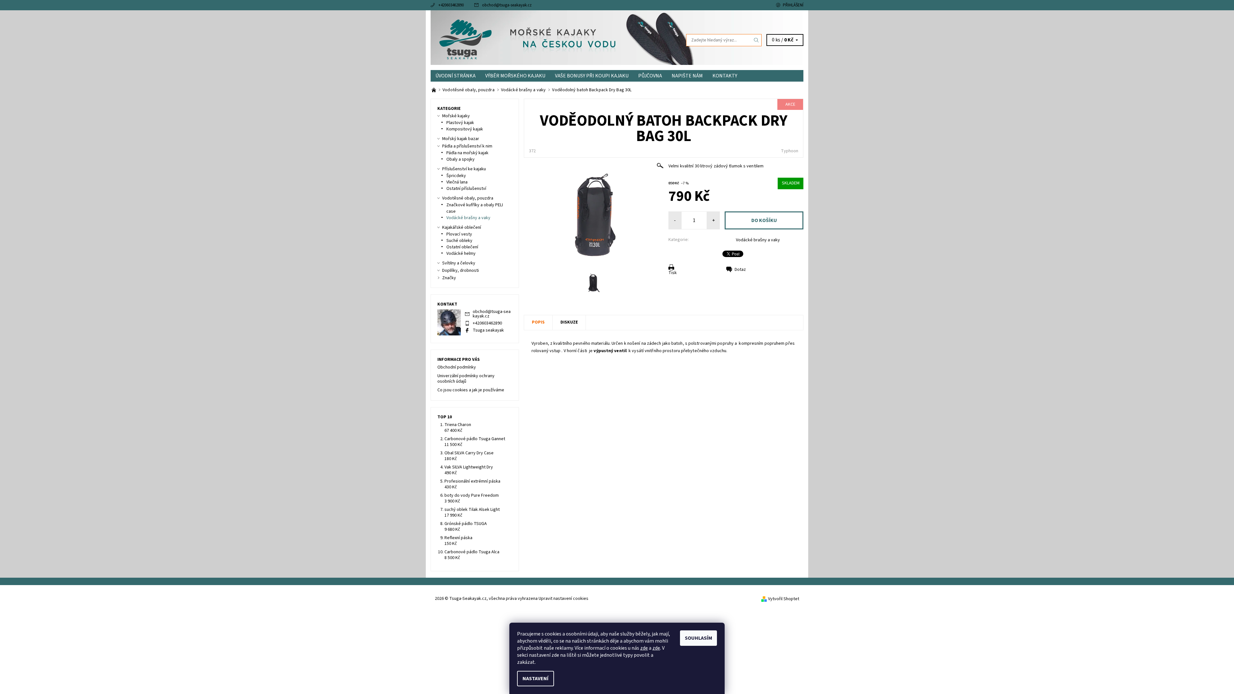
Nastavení (536, 678)
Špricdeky (456, 176)
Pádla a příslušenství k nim (467, 146)
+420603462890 (451, 5)
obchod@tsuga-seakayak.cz (507, 5)
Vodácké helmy (461, 253)
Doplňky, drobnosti (460, 270)
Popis (538, 322)
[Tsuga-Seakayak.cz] (465, 39)
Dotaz (740, 269)
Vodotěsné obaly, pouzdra (467, 198)
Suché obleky (459, 240)
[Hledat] (756, 40)
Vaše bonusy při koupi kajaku (592, 75)
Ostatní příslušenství (466, 188)
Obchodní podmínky (456, 367)
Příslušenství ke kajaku (464, 169)
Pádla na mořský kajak (467, 153)
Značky (449, 278)
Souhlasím (698, 638)
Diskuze (569, 322)
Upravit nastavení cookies (563, 598)
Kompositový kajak (464, 129)
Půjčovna (650, 75)
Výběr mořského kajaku (515, 75)
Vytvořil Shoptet (783, 599)
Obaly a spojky (460, 159)
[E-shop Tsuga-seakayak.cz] (434, 90)
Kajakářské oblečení (461, 227)
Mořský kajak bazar (460, 139)
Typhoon (789, 151)
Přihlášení (793, 5)
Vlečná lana (457, 182)
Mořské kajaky (456, 116)
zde (644, 648)
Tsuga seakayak (488, 330)
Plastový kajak (460, 123)
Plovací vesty (459, 234)
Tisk (672, 273)
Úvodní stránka (455, 75)
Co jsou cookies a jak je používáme (470, 390)
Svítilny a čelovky (458, 263)
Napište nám (687, 75)
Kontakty (724, 75)
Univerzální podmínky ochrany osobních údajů (466, 379)
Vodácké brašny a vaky (758, 240)
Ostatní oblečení (462, 247)
